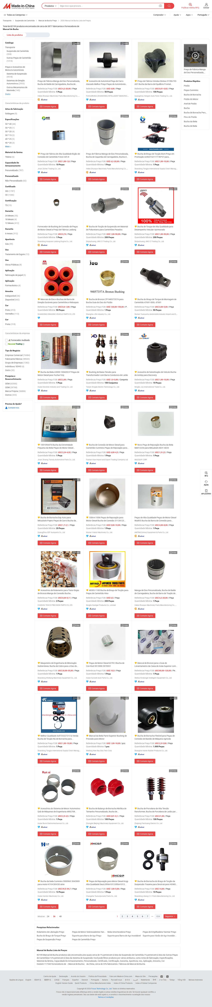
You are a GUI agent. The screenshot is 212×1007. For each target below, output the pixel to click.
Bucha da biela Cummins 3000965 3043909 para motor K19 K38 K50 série (59, 883)
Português (95, 980)
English (28, 980)
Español (75, 980)
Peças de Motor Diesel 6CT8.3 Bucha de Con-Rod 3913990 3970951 (105, 664)
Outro (7, 94)
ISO (10, 191)
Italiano (105, 980)
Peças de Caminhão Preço (83, 939)
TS (8, 205)
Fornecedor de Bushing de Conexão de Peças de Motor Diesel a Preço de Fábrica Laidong (58, 228)
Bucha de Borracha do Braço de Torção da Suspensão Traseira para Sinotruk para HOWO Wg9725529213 (155, 883)
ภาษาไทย (162, 980)
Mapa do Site (140, 976)
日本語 (56, 980)
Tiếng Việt (182, 980)
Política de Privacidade (97, 976)
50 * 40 (10, 124)
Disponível (12, 299)
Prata (10, 324)
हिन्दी (154, 980)
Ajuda (176, 14)
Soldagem (11, 113)
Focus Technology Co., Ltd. (101, 988)
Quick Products (81, 983)
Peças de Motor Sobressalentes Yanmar (89, 932)
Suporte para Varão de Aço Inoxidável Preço (160, 935)
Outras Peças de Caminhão (19, 59)
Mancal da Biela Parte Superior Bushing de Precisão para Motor (106, 737)
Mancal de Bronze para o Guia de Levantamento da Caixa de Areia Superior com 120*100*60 (155, 665)
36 (54, 916)
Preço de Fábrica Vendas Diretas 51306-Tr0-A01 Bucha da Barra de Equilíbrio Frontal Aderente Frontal (156, 83)
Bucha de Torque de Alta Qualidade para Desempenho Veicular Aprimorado (154, 228)
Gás (9, 243)
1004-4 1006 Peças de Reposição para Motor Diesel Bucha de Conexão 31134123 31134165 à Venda (105, 519)
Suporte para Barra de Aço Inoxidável (124, 935)
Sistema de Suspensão (17, 75)
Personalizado (14, 170)
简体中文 (37, 980)
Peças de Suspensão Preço (49, 939)
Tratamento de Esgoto (17, 254)
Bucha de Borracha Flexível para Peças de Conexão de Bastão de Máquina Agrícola (155, 737)
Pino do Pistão (190, 117)
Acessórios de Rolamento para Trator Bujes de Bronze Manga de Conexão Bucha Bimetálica (58, 592)
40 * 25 (10, 139)
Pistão (187, 85)
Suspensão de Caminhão (18, 52)
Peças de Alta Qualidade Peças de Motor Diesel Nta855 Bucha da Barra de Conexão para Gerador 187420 (155, 519)
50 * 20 (10, 131)
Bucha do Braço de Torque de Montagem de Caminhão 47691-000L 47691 (155, 301)
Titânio (9, 156)
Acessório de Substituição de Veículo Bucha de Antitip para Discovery (155, 373)
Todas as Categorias (16, 14)
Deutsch (85, 980)
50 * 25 (10, 127)
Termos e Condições (106, 997)
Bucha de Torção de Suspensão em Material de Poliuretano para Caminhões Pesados (107, 228)
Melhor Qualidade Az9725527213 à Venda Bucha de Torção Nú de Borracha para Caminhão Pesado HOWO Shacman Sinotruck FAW (58, 737)
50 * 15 (10, 135)
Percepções (153, 976)
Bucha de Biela (190, 126)
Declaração (63, 976)
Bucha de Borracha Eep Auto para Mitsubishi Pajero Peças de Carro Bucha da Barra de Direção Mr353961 (57, 519)
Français (65, 980)
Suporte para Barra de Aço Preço (86, 935)
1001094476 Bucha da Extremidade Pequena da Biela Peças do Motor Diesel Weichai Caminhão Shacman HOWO (55, 446)
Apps (188, 14)
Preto (10, 310)
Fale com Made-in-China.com (120, 976)
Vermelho (12, 313)
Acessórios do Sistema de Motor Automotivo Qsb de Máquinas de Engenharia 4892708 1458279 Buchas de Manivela (59, 810)
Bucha (187, 108)
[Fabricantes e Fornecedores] (18, 6)
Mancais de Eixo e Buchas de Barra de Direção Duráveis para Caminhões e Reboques (58, 301)
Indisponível (12, 295)
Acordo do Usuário (78, 976)
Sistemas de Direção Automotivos (16, 82)
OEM (11, 383)
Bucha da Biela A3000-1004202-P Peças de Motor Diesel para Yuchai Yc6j (58, 373)
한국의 (127, 980)
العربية (135, 980)
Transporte (10, 47)
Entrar (206, 7)
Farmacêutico (13, 285)
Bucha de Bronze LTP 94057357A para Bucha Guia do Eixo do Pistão (104, 301)
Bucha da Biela (190, 121)
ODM (11, 387)
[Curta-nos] (162, 976)
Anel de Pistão (190, 103)
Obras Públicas (13, 264)
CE (9, 194)
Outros (11, 394)
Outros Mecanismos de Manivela (17, 89)
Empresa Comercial (17, 355)
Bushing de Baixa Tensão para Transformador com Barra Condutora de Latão (107, 373)
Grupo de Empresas (17, 362)
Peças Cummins (191, 90)
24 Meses (11, 215)
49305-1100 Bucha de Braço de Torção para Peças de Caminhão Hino (107, 592)
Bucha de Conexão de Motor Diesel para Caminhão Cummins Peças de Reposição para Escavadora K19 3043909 (106, 446)
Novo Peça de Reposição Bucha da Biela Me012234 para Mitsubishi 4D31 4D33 (154, 446)
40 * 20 (10, 142)
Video (77, 43)
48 (60, 916)
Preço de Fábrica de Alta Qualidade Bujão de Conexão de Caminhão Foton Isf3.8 (59, 155)
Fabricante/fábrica (17, 359)
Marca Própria (15, 391)
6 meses (11, 233)
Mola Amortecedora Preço (119, 932)
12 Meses (12, 223)
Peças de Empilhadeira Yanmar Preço (159, 932)
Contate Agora (49, 106)
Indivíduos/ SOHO (14, 366)
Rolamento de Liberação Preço (50, 932)
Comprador (158, 14)
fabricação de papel (15, 275)
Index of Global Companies (146, 983)
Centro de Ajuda (50, 976)
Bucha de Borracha (192, 94)
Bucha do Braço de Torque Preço (51, 935)
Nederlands (145, 980)
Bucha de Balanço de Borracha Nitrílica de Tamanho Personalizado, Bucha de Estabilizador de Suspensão (106, 810)
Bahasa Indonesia (196, 980)
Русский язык (116, 980)
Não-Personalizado (16, 180)
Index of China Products (123, 983)
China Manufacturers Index (100, 983)
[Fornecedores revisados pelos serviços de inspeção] (18, 340)
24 (48, 916)
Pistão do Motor (191, 99)
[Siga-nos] (167, 976)
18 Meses (11, 219)
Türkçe (172, 980)
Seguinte (169, 916)
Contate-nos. (13, 407)
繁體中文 (47, 980)
